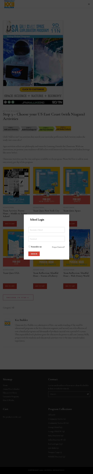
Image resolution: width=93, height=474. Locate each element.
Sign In (34, 254)
